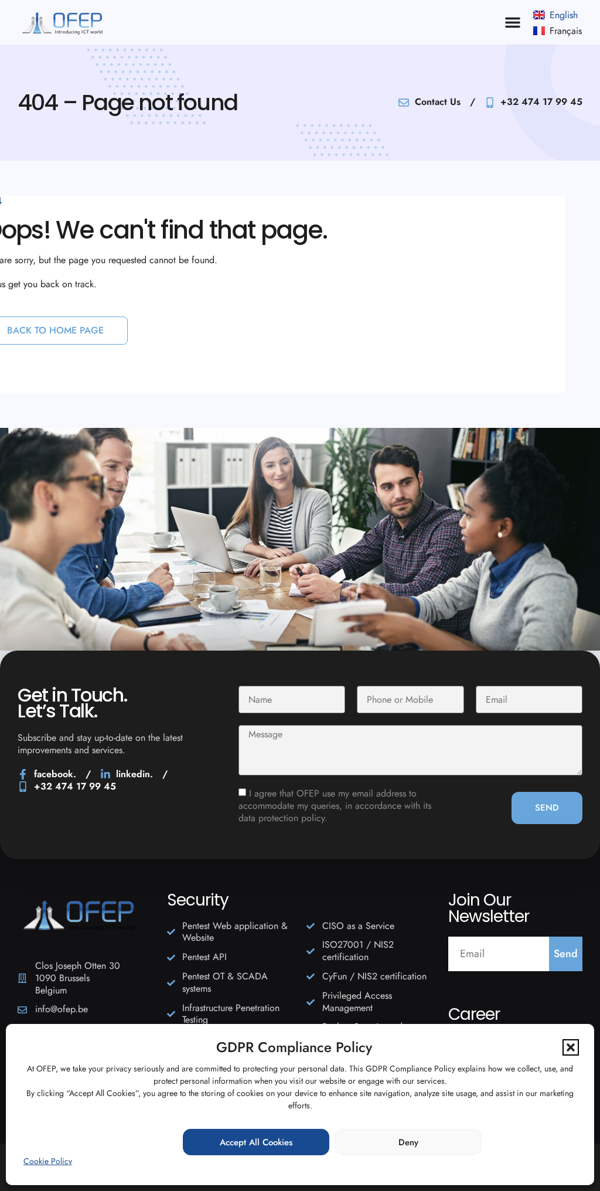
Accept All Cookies (256, 1142)
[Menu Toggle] (512, 22)
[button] (571, 1047)
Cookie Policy (47, 1161)
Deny (408, 1142)
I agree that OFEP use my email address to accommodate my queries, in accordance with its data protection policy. (334, 806)
